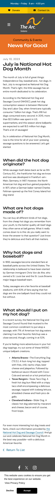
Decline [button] (10, 491)
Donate (16, 10)
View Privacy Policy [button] (15, 483)
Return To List (15, 450)
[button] (8, 24)
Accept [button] (27, 491)
